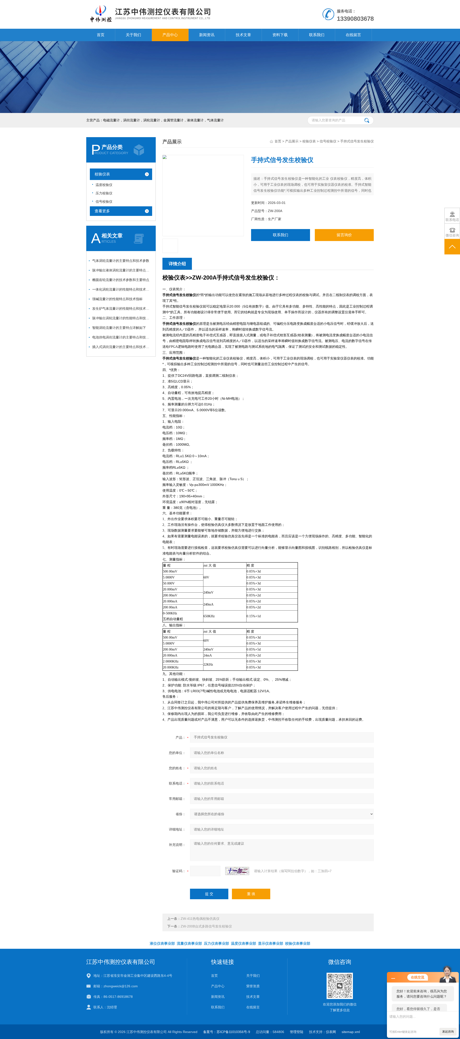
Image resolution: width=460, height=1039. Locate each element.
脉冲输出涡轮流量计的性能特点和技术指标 (122, 318)
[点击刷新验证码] (237, 871)
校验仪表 (102, 174)
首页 (100, 35)
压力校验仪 (104, 193)
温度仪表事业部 (243, 943)
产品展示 (292, 141)
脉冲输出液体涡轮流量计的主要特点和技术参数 (122, 270)
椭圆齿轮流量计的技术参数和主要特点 (120, 280)
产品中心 (170, 35)
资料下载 (280, 35)
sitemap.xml (351, 1032)
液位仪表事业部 (162, 943)
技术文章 (243, 35)
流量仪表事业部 (189, 943)
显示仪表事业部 (270, 943)
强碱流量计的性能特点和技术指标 (117, 299)
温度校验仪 (104, 185)
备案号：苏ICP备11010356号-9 (226, 1032)
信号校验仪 (104, 201)
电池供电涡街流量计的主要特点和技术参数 (122, 337)
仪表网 (331, 1032)
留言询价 (344, 235)
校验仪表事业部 (297, 943)
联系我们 (316, 35)
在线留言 (353, 35)
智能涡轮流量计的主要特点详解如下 (119, 328)
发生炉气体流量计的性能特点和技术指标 (122, 308)
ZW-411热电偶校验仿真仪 (200, 919)
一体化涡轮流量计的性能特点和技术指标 (122, 289)
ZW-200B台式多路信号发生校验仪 (206, 926)
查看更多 (102, 211)
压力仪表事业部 (216, 943)
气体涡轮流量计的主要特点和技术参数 (120, 261)
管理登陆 (296, 1032)
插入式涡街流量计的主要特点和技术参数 (122, 347)
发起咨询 (448, 1031)
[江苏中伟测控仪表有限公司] (174, 5)
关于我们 (133, 35)
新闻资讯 (206, 35)
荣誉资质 (253, 986)
